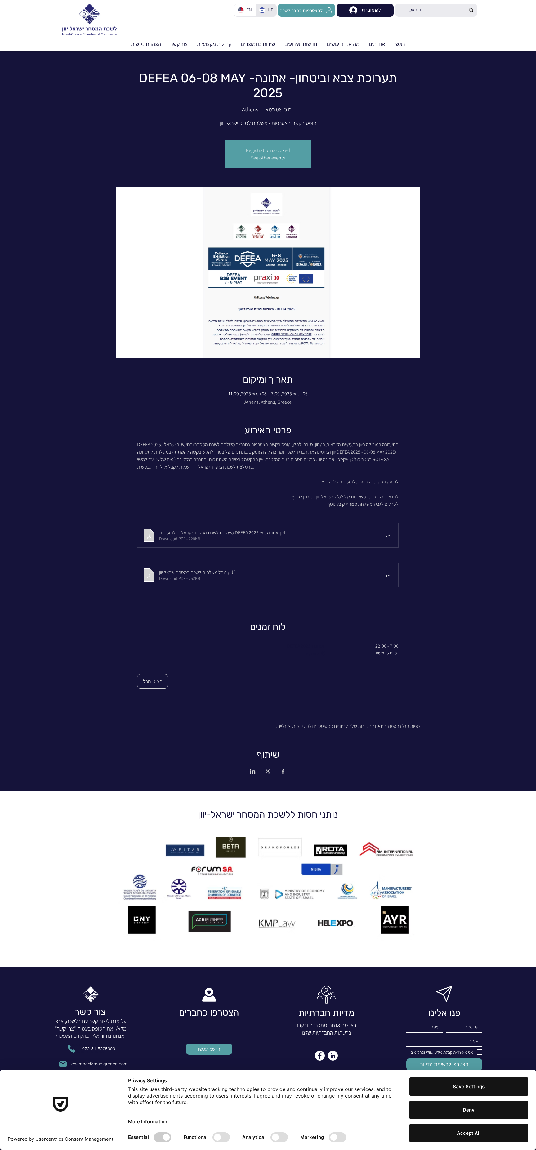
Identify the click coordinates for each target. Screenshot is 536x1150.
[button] (301, 44)
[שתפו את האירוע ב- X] (268, 771)
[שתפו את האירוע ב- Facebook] (283, 771)
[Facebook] (320, 1056)
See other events (268, 158)
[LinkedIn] (333, 1056)
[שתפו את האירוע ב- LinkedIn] (253, 771)
